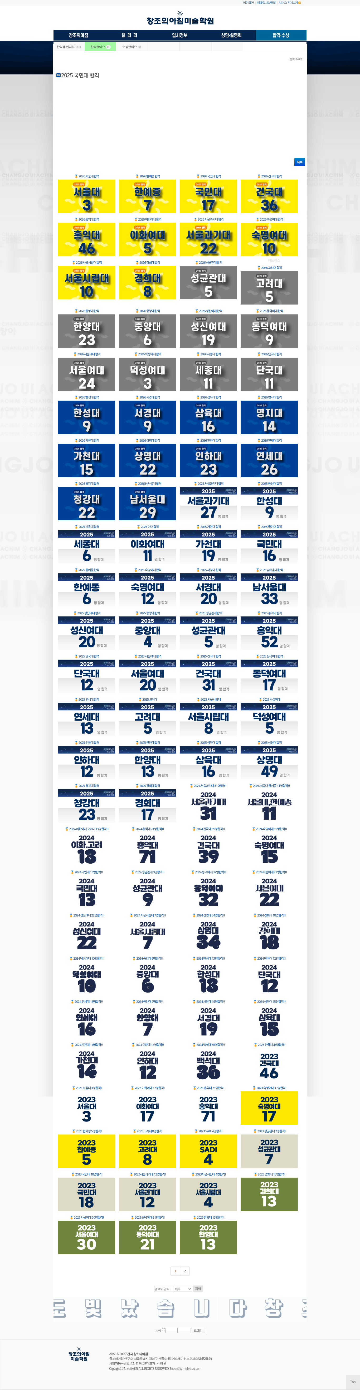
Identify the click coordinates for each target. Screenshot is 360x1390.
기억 (158, 1330)
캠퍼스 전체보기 (288, 2)
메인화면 (248, 2)
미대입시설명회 (266, 2)
